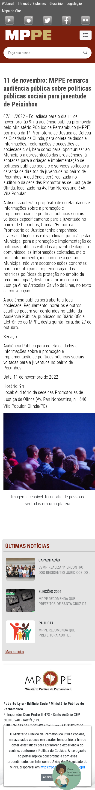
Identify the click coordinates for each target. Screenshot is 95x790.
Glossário (56, 3)
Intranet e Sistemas (32, 3)
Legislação (74, 3)
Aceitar (47, 777)
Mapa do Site (11, 11)
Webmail (8, 3)
